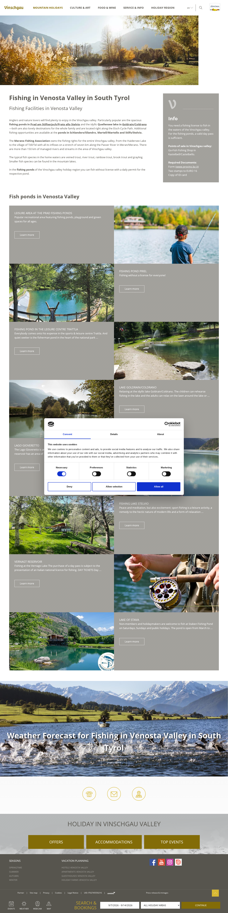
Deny (69, 486)
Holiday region (162, 7)
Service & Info (133, 7)
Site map (33, 892)
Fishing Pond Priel (133, 271)
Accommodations (113, 842)
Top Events (172, 842)
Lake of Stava (129, 620)
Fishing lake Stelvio (134, 503)
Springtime (15, 867)
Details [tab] (114, 434)
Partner (21, 892)
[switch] (96, 473)
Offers (56, 842)
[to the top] (215, 893)
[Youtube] (161, 862)
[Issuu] (178, 862)
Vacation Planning (75, 860)
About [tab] (160, 434)
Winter (13, 879)
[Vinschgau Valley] (14, 8)
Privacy (46, 892)
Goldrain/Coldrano (134, 124)
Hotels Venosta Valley (75, 867)
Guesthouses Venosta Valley (78, 875)
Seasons (14, 860)
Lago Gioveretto (26, 445)
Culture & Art (80, 7)
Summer (14, 871)
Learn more (27, 235)
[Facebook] (153, 862)
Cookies (58, 892)
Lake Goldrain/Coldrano (137, 387)
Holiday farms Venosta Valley (79, 879)
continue (201, 905)
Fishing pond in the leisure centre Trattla (46, 329)
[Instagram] (169, 862)
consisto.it (111, 892)
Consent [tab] (67, 434)
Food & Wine (107, 7)
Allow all (158, 486)
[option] (114, 50)
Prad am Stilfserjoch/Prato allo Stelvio (55, 124)
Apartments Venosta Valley (78, 871)
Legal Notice (73, 892)
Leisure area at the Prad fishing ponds (43, 213)
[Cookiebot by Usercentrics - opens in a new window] (166, 424)
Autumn (14, 875)
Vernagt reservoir (28, 561)
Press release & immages (157, 892)
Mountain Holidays (48, 7)
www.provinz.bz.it (187, 166)
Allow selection (114, 486)
